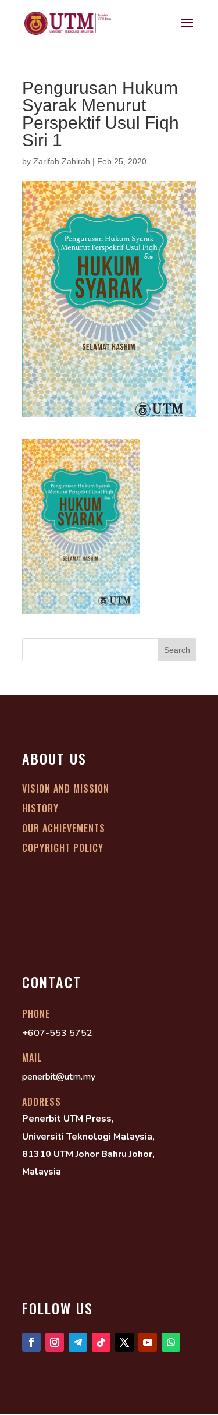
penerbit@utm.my (58, 1076)
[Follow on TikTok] (101, 1342)
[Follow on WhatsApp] (171, 1342)
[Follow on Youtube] (147, 1342)
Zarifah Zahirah (61, 161)
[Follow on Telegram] (78, 1342)
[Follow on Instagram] (54, 1342)
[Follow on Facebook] (31, 1342)
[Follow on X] (124, 1342)
